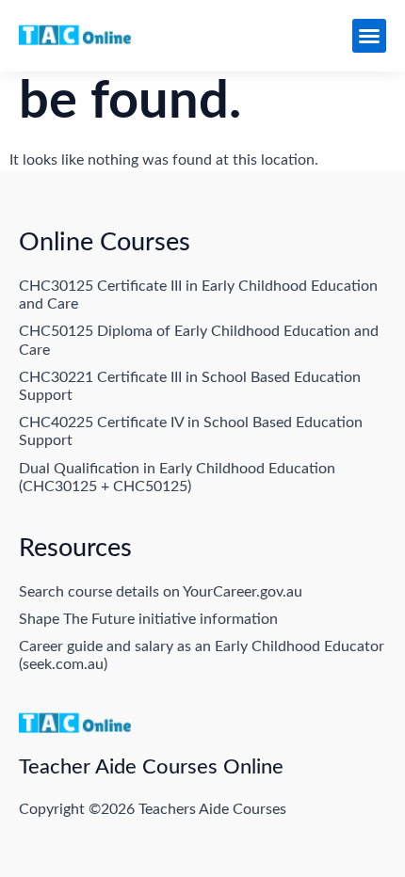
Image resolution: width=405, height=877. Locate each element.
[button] (369, 36)
